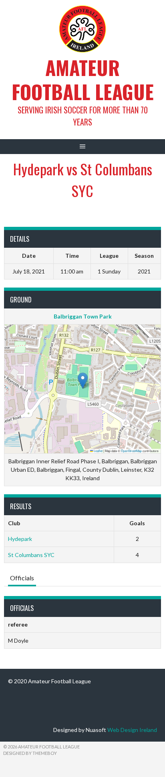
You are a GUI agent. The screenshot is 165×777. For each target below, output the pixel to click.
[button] (83, 380)
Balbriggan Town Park (83, 316)
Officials (22, 578)
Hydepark (20, 538)
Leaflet (98, 450)
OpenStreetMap (131, 450)
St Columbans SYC (31, 554)
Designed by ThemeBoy (30, 753)
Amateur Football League (83, 79)
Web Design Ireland (132, 729)
